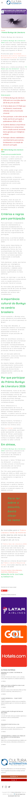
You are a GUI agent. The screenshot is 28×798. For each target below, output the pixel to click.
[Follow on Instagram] (6, 787)
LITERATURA (10, 572)
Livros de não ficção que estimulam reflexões (12, 712)
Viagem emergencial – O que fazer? (11, 698)
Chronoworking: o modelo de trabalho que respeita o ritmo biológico (13, 736)
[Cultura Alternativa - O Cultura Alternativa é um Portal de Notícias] (14, 3)
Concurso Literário (6, 570)
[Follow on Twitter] (9, 787)
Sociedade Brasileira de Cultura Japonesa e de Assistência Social (13, 55)
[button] (2, 2)
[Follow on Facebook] (3, 787)
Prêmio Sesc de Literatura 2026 (15, 544)
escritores (9, 428)
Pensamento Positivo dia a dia (10, 724)
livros (16, 572)
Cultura (3, 30)
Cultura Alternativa (17, 570)
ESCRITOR (4, 572)
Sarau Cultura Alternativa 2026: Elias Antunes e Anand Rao (12, 686)
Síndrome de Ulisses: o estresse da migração (11, 673)
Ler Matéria (3, 681)
